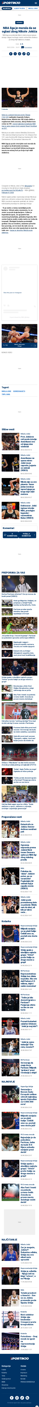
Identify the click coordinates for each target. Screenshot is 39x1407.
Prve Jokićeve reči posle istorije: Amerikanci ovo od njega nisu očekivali (29, 442)
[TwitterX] (15, 53)
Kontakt (23, 1379)
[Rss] (27, 1398)
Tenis (3, 1376)
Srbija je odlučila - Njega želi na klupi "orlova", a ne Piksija (28, 1275)
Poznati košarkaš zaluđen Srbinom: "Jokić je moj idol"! (29, 1024)
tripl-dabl (6, 394)
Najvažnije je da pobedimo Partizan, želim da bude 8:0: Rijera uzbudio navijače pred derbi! (28, 1144)
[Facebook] (10, 53)
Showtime (5, 1385)
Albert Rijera (19, 8)
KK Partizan (25, 971)
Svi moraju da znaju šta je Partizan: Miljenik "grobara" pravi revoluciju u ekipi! (29, 1068)
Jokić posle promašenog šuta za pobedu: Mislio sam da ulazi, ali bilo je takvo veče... (29, 906)
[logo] (11, 3)
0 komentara (12, 535)
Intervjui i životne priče (8, 1388)
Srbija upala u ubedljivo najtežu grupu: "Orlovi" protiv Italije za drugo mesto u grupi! (28, 956)
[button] (35, 345)
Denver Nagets (19, 391)
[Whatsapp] (19, 53)
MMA (3, 1382)
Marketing (24, 1376)
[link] (24, 53)
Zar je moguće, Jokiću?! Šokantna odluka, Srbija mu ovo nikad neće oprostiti (29, 1253)
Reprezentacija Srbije (29, 926)
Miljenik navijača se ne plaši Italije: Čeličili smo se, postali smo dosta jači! (29, 933)
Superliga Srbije (27, 1087)
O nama (23, 1369)
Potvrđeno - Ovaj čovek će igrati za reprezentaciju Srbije (29, 1341)
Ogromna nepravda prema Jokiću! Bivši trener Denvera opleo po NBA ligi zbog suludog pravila (28, 852)
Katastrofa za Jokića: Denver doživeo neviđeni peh (28, 828)
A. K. (21, 44)
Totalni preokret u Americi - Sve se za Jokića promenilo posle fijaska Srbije (28, 1298)
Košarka (19, 22)
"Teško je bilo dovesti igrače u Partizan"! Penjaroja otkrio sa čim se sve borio (28, 1003)
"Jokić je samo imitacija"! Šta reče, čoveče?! (27, 1044)
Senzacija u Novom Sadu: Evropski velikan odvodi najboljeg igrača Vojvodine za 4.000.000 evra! (29, 1096)
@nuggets (28, 186)
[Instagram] (17, 1398)
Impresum (24, 1373)
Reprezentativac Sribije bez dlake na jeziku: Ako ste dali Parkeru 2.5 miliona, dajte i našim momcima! (29, 980)
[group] (19, 336)
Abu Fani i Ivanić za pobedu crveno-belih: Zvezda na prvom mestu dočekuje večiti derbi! (28, 1194)
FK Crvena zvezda (27, 1135)
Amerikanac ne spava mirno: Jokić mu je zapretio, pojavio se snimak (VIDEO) (28, 464)
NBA (22, 868)
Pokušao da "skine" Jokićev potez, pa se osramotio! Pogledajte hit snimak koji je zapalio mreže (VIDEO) (28, 880)
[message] (28, 53)
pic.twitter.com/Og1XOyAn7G (12, 190)
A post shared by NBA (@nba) (19, 317)
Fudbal (4, 1369)
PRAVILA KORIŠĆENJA (28, 1382)
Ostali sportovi (6, 1379)
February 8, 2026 (8, 193)
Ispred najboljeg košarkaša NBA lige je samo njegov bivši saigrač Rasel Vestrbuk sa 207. (19, 126)
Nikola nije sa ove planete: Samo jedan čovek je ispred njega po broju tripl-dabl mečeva (29, 488)
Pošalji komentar (26, 535)
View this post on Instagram (12, 292)
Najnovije (7, 8)
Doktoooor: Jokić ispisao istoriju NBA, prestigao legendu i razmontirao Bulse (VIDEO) (29, 511)
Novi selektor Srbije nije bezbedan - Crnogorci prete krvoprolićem (28, 1319)
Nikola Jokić (33, 8)
